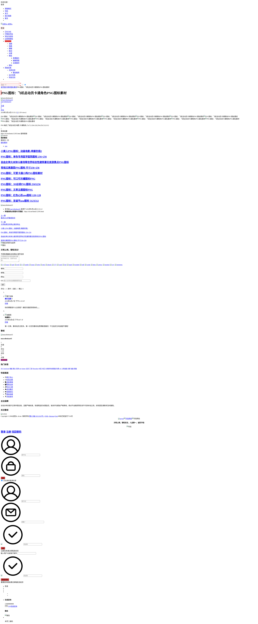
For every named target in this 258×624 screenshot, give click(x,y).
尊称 (2, 268)
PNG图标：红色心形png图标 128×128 (21, 195)
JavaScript (6, 368)
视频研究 (9, 392)
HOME (8, 31)
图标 (10, 65)
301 (2, 368)
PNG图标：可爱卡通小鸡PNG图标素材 (22, 173)
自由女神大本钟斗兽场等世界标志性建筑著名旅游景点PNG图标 (35, 162)
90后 (43, 368)
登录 (3, 431)
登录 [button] (2, 4)
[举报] (128, 418)
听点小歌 (9, 387)
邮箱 (2, 273)
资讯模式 (9, 389)
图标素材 (13, 87)
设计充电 (12, 75)
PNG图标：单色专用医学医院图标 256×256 (24, 156)
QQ (2, 280)
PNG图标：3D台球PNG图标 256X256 (21, 184)
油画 (10, 43)
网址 (2, 277)
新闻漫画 (53, 368)
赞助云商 (9, 384)
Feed (56, 416)
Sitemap (51, 416)
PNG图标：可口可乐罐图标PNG (18, 178)
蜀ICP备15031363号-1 (36, 416)
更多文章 (4, 360)
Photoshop (35, 368)
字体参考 (9, 396)
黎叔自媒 (9, 394)
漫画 (75, 368)
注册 (8, 431)
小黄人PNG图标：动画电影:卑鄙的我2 (21, 151)
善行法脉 (8, 299)
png (6, 146)
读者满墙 (9, 382)
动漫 (10, 53)
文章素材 (16, 63)
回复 (6, 303)
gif (60, 368)
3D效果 (47, 368)
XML (46, 416)
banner (24, 368)
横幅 (10, 48)
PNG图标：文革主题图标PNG (17, 189)
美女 (14, 368)
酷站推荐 (16, 72)
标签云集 (9, 379)
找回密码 (16, 431)
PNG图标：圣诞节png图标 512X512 (20, 200)
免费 (57, 368)
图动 (10, 51)
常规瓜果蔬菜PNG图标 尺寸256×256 (20, 167)
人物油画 (64, 368)
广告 (30, 368)
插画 (10, 46)
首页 (2, 87)
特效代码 (12, 77)
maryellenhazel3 (15, 209)
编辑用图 (16, 60)
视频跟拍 (9, 39)
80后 (40, 368)
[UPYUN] (121, 418)
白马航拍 (9, 36)
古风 (27, 368)
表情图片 (16, 58)
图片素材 (7, 87)
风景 (17, 368)
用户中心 (9, 377)
